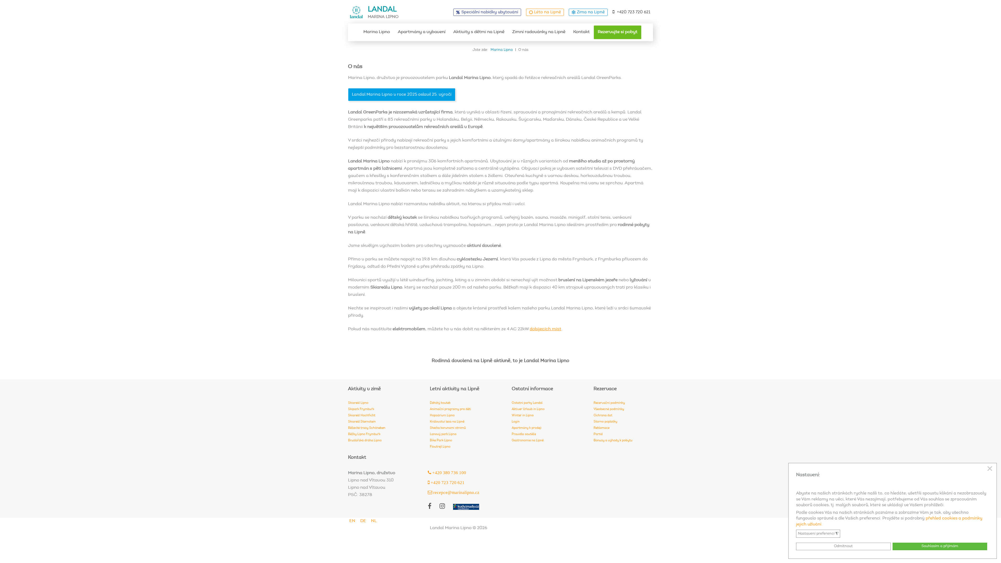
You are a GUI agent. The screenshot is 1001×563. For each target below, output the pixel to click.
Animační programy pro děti (450, 409)
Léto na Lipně (547, 12)
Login (516, 421)
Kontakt (581, 32)
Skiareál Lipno (358, 403)
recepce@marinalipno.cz (455, 492)
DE (363, 521)
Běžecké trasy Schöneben (366, 428)
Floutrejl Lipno (440, 446)
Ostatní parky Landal (527, 403)
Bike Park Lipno (441, 440)
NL (374, 521)
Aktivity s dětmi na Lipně (478, 32)
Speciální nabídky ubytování (489, 12)
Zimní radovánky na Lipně (538, 32)
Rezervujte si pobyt (617, 32)
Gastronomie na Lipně (528, 440)
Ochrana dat (603, 415)
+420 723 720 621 (633, 12)
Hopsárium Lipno (442, 415)
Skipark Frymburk (361, 409)
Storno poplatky (605, 421)
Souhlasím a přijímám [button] (939, 546)
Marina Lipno (376, 32)
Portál (598, 434)
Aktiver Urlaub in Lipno (528, 409)
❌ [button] (989, 468)
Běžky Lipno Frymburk (364, 434)
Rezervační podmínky (609, 403)
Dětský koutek (440, 403)
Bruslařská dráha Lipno (365, 440)
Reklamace (601, 428)
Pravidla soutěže (524, 434)
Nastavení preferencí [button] (818, 534)
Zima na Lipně (591, 12)
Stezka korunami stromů (448, 428)
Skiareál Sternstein (362, 421)
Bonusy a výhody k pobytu (613, 440)
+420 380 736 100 (448, 472)
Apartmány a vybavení (421, 32)
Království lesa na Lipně (447, 421)
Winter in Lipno (523, 415)
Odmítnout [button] (843, 546)
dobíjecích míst (545, 329)
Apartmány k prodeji (526, 428)
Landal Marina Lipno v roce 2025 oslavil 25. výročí (401, 95)
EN (352, 521)
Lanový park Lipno (443, 434)
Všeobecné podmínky (609, 409)
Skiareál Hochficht (361, 415)
